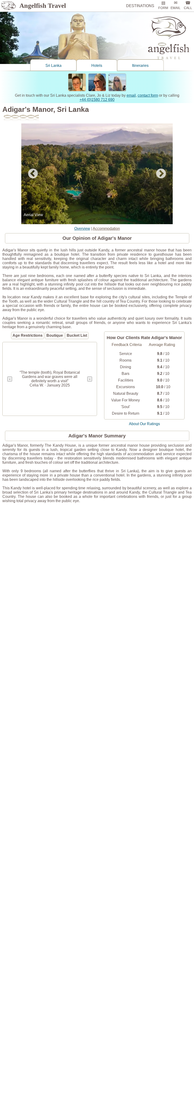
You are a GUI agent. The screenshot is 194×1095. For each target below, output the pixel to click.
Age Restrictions (28, 335)
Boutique (54, 335)
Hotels (96, 66)
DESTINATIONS (140, 6)
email (131, 95)
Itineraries (140, 66)
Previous (33, 174)
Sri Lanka (53, 66)
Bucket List (77, 335)
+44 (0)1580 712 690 (97, 100)
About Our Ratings (144, 424)
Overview (82, 229)
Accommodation (106, 229)
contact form (148, 95)
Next (161, 174)
